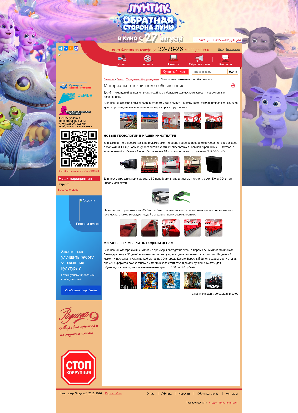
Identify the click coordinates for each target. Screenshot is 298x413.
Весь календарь (68, 189)
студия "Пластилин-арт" (223, 402)
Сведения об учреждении (142, 79)
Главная (109, 79)
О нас (122, 64)
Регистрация (233, 49)
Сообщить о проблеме (81, 290)
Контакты (225, 64)
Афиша (148, 64)
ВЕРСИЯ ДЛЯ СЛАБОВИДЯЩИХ (217, 40)
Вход (221, 49)
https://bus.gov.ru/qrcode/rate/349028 (78, 171)
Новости (174, 64)
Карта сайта (113, 393)
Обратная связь (200, 64)
